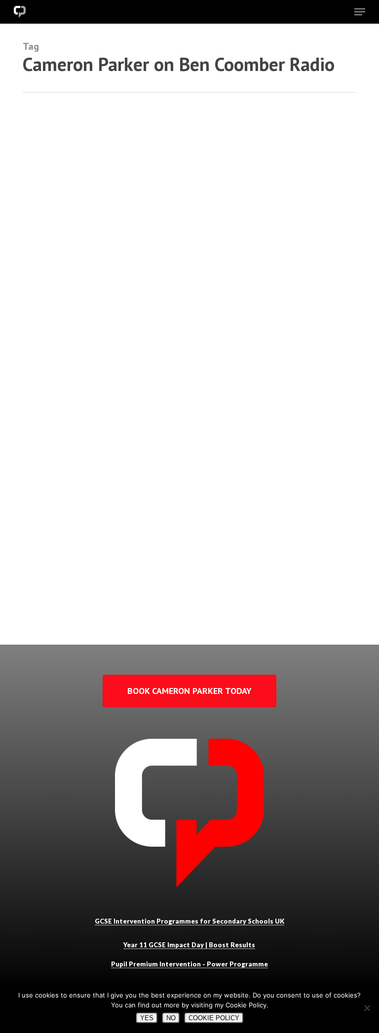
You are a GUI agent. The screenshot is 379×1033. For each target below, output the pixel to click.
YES (146, 1018)
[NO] (367, 1008)
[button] (359, 12)
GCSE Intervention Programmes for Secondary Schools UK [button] (189, 921)
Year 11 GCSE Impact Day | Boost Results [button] (189, 945)
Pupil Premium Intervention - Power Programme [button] (189, 964)
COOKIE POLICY (214, 1018)
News (31, 620)
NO (171, 1018)
